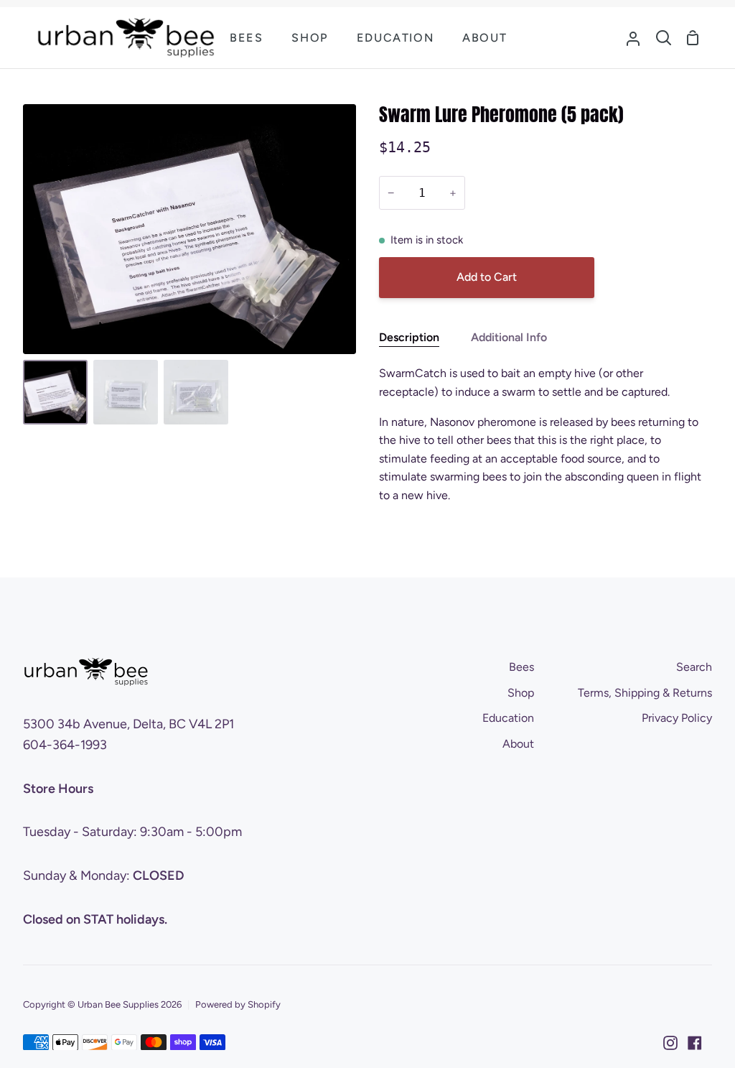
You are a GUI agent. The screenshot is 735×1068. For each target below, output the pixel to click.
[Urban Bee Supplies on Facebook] (695, 1043)
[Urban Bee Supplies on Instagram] (670, 1043)
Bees (521, 667)
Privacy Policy (677, 718)
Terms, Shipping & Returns (645, 693)
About (518, 744)
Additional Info (509, 337)
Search (694, 667)
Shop (520, 693)
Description (409, 337)
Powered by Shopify (238, 1004)
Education (508, 718)
